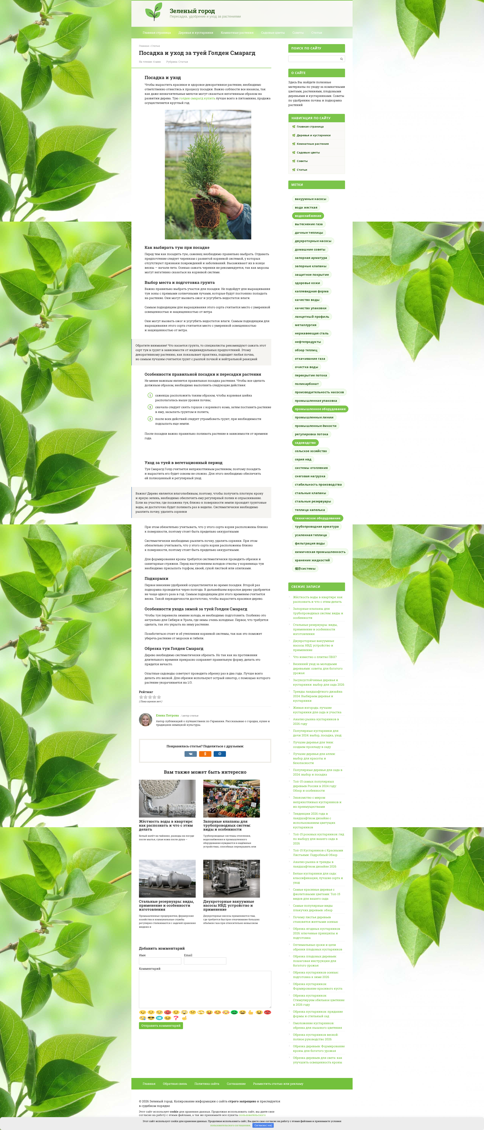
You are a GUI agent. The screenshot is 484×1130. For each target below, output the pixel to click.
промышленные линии (314, 417)
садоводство (305, 443)
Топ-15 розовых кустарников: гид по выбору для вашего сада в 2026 (318, 838)
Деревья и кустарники (195, 32)
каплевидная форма (312, 291)
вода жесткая (306, 207)
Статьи (316, 32)
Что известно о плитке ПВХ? (315, 657)
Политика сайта (207, 1084)
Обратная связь (175, 1084)
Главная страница (157, 32)
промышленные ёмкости (316, 426)
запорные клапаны (311, 266)
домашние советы (310, 249)
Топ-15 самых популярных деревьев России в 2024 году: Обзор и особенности (315, 785)
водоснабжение (308, 216)
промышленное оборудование (320, 409)
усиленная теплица (311, 535)
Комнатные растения (237, 32)
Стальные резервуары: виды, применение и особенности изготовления (166, 905)
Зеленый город (192, 11)
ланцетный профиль (312, 317)
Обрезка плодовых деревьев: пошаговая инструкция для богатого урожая (315, 960)
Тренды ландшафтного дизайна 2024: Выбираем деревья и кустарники (317, 695)
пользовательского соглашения (230, 1125)
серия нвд (303, 459)
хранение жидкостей (312, 560)
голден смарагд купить (197, 98)
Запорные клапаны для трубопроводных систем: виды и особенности (227, 825)
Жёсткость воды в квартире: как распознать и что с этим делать (166, 825)
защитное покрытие (312, 275)
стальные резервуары (313, 501)
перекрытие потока (311, 375)
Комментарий (150, 968)
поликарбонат (307, 384)
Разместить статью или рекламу (278, 1084)
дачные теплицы (309, 233)
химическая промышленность (320, 552)
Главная (149, 1084)
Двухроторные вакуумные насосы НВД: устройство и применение (228, 905)
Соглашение (236, 1084)
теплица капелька (310, 510)
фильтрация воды (310, 543)
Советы (298, 32)
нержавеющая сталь (312, 333)
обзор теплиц (306, 350)
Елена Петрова (167, 715)
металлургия (305, 325)
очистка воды (306, 367)
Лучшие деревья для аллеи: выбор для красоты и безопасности (314, 758)
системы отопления (311, 468)
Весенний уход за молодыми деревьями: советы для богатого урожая (318, 668)
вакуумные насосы (310, 199)
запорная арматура (311, 258)
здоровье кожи (307, 283)
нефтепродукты (308, 342)
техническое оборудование (318, 518)
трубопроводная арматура (317, 526)
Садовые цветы (273, 32)
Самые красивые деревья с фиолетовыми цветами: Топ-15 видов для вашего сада (316, 893)
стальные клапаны (310, 493)
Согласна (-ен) (263, 1125)
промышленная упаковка (316, 401)
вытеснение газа (309, 224)
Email (188, 955)
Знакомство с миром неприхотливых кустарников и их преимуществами (317, 801)
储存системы (305, 568)
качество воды (307, 300)
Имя (142, 955)
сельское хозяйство (311, 451)
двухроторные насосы (313, 241)
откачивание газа (310, 359)
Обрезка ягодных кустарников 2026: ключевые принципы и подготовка (316, 933)
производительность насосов (319, 392)
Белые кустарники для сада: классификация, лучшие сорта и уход (318, 877)
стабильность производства (318, 484)
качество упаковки (311, 308)
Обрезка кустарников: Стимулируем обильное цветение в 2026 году (318, 999)
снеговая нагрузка (310, 476)
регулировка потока (311, 434)
